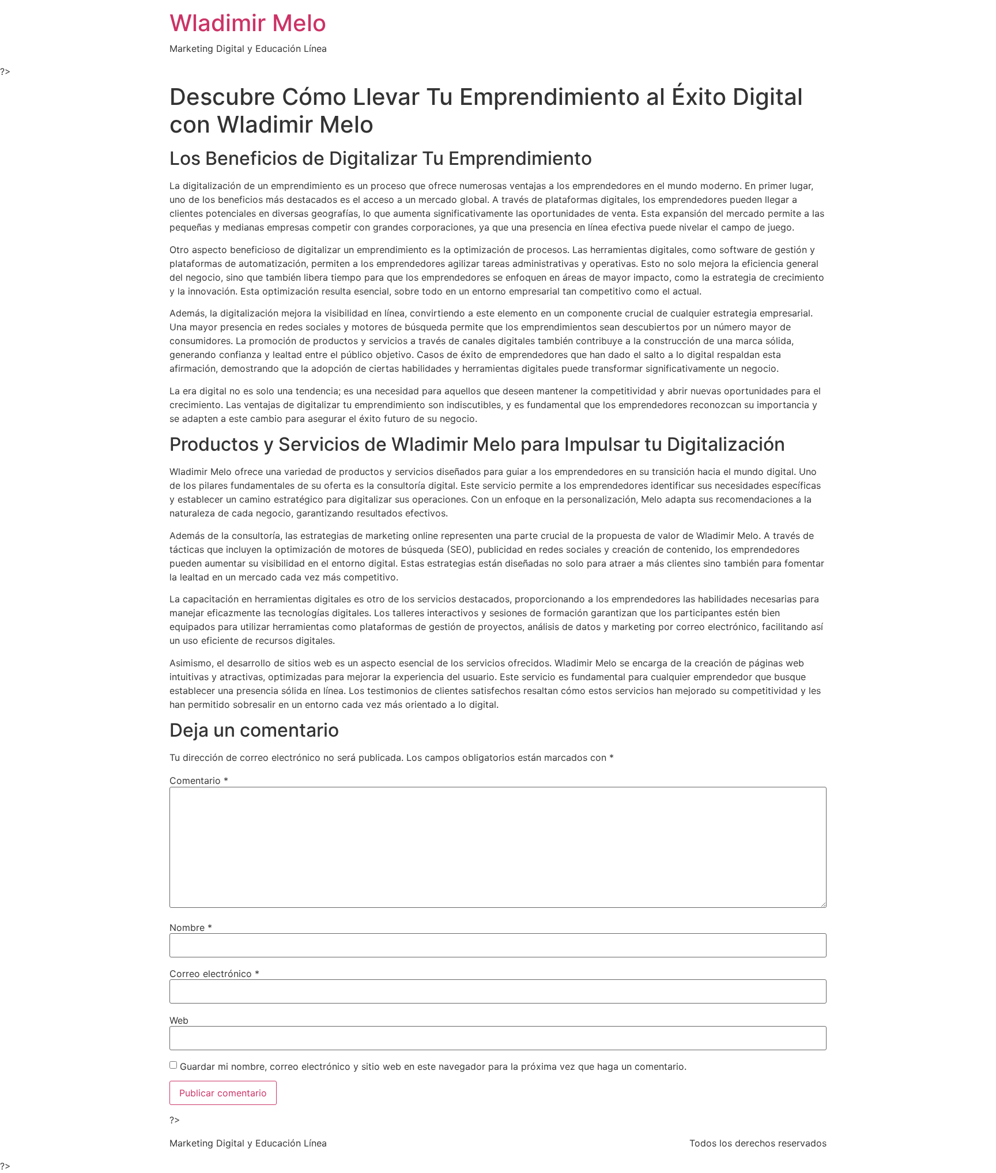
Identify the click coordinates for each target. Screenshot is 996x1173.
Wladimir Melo (247, 23)
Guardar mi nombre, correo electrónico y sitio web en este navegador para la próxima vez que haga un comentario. (433, 1066)
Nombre (190, 927)
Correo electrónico (214, 973)
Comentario (198, 780)
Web (178, 1020)
